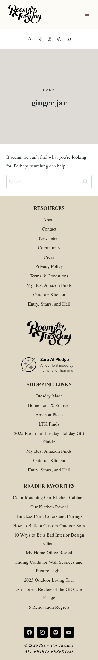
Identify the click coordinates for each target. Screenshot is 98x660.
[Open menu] (87, 14)
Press (49, 257)
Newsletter (49, 238)
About (49, 219)
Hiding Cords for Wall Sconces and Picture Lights (49, 566)
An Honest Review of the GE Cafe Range (49, 593)
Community (49, 247)
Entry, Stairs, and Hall (49, 304)
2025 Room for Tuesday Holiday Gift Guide (49, 437)
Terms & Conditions (49, 275)
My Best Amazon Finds (49, 285)
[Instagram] (50, 39)
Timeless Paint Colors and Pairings (49, 516)
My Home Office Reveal (49, 552)
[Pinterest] (59, 39)
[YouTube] (69, 39)
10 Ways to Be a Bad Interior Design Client (49, 539)
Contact (49, 229)
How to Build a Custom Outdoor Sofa (49, 525)
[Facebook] (40, 39)
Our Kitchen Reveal (49, 506)
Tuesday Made (49, 396)
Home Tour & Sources (49, 405)
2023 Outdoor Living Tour (49, 580)
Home (49, 90)
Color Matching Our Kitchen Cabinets (49, 497)
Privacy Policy (49, 266)
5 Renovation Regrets (49, 607)
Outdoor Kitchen (49, 294)
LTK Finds (49, 424)
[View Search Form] (29, 39)
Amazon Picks (49, 414)
